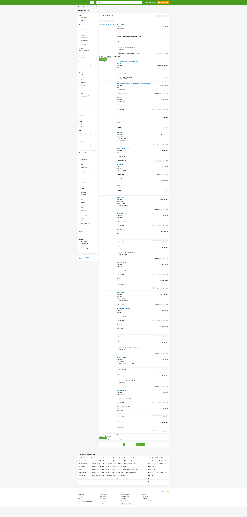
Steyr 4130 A (120, 374)
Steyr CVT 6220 (82, 478)
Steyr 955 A (119, 132)
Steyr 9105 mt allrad (121, 246)
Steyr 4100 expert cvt (122, 421)
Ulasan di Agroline (103, 500)
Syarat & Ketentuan (103, 494)
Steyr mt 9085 (120, 164)
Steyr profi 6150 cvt (121, 262)
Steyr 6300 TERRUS (121, 357)
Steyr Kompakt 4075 (83, 463)
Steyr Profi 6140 (82, 466)
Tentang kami (81, 494)
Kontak (79, 498)
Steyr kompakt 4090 (121, 390)
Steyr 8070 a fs (120, 229)
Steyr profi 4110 (120, 97)
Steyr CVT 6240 (82, 481)
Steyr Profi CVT (82, 457)
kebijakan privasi (123, 61)
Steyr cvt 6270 (120, 341)
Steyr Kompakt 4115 (83, 472)
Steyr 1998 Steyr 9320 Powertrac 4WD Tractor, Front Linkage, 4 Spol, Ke (134, 83)
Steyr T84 (119, 63)
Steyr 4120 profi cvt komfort (123, 406)
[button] (164, 37)
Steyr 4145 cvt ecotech (122, 178)
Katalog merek (102, 503)
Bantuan (80, 496)
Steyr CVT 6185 (82, 469)
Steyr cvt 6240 (120, 197)
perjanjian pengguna (133, 61)
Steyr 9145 (119, 278)
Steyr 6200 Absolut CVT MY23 (124, 148)
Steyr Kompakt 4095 (83, 483)
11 (133, 444)
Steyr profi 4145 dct (121, 292)
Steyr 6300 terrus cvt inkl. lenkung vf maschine (128, 116)
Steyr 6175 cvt (120, 324)
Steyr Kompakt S (82, 460)
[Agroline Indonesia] (83, 2)
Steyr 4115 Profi (120, 24)
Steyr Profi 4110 (82, 475)
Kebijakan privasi (103, 496)
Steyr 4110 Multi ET (121, 41)
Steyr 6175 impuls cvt (122, 213)
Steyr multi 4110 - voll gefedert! (124, 308)
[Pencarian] (98, 2)
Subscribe (103, 59)
